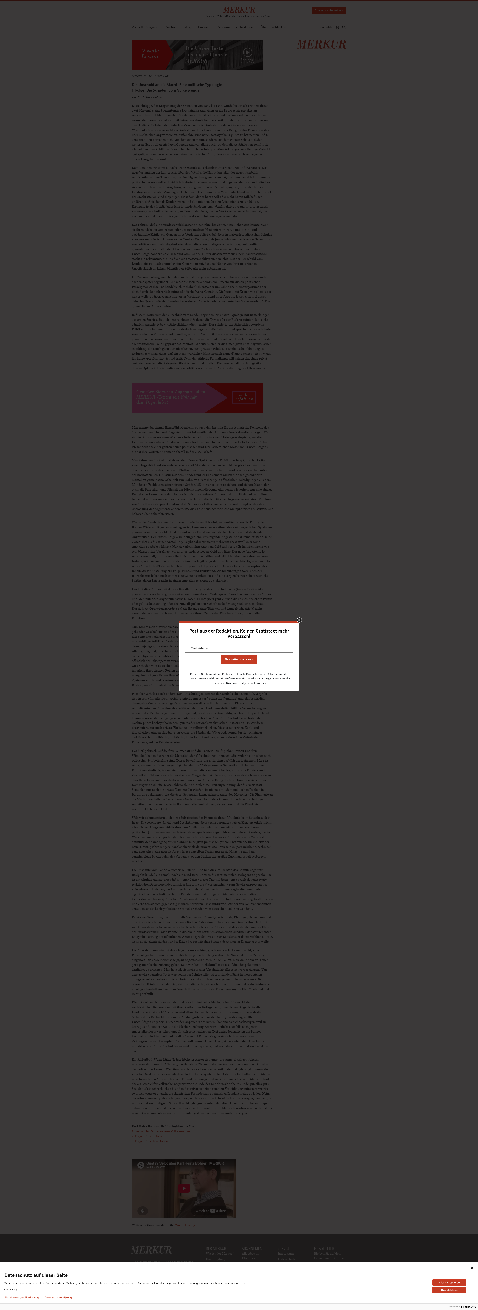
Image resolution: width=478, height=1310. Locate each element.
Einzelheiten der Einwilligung (21, 1297)
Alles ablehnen (449, 1290)
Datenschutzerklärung (58, 1297)
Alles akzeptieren (449, 1282)
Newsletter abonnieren (239, 659)
